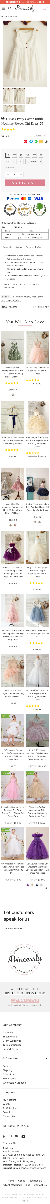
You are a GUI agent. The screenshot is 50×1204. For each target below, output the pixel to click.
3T (14, 155)
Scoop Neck (7, 300)
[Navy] (36, 885)
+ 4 (46, 885)
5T (27, 155)
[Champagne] (37, 461)
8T (7, 161)
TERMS (23, 1198)
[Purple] (27, 885)
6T (34, 155)
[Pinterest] (17, 1137)
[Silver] (10, 525)
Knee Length (37, 297)
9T (14, 161)
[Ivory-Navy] (35, 522)
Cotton (20, 297)
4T (21, 155)
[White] (41, 885)
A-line (13, 297)
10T (21, 161)
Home (4, 16)
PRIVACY (32, 1198)
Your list (38, 136)
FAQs (38, 247)
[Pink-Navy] (39, 522)
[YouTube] (24, 1137)
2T (7, 155)
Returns (29, 247)
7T (41, 155)
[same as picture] (12, 395)
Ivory (27, 297)
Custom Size (33, 161)
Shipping (19, 247)
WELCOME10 (25, 1000)
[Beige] (32, 885)
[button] (8, 129)
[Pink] (15, 525)
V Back (17, 300)
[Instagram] (11, 1137)
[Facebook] (5, 1137)
